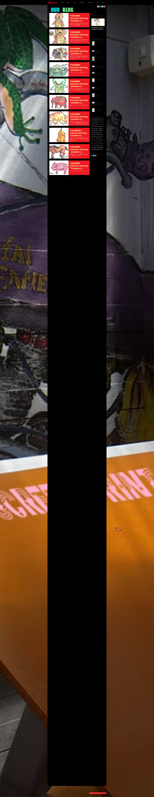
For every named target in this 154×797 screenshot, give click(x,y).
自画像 (97, 149)
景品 (99, 145)
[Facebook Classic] (92, 155)
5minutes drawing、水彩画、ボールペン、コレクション (98, 130)
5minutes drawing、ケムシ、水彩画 (98, 122)
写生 (96, 145)
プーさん (95, 141)
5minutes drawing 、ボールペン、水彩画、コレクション (98, 120)
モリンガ (93, 145)
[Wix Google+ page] (104, 6)
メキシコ (98, 143)
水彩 (101, 145)
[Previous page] (64, 177)
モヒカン (102, 143)
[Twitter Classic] (94, 155)
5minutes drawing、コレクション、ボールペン (98, 124)
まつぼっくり (101, 136)
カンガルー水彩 (98, 138)
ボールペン (93, 143)
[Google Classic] (95, 155)
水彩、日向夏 (93, 147)
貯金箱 (100, 149)
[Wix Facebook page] (100, 6)
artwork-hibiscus (94, 136)
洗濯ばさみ (102, 147)
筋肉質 (94, 149)
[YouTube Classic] (98, 6)
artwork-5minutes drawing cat (97, 134)
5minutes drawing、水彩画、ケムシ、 (98, 128)
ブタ (92, 141)
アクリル (93, 138)
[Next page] (74, 177)
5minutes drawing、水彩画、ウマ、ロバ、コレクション (98, 126)
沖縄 (98, 147)
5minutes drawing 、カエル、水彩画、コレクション (98, 119)
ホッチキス (100, 141)
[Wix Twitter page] (102, 6)
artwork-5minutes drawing (96, 132)
